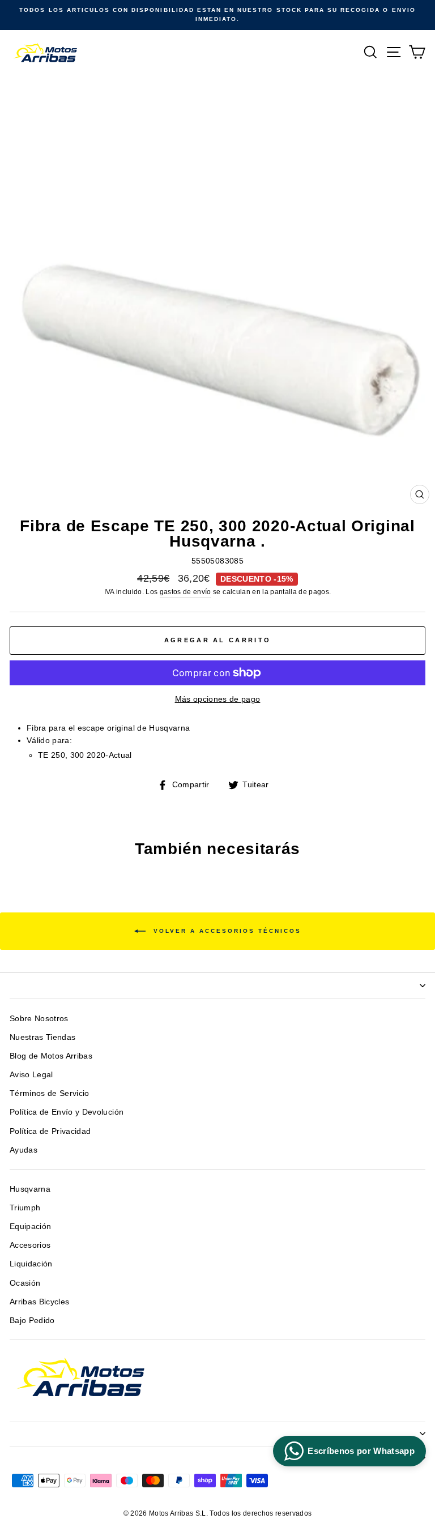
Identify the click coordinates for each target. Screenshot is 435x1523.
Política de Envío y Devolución (66, 1112)
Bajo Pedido (32, 1320)
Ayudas (23, 1150)
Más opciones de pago (218, 699)
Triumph (25, 1208)
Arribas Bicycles (39, 1302)
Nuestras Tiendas (42, 1037)
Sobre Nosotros (39, 1018)
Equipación (30, 1226)
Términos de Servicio (49, 1093)
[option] (217, 15)
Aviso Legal (31, 1074)
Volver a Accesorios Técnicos (225, 930)
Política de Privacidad (50, 1131)
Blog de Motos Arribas (51, 1056)
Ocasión (25, 1283)
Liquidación (31, 1264)
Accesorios (30, 1245)
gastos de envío (185, 591)
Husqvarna (30, 1189)
